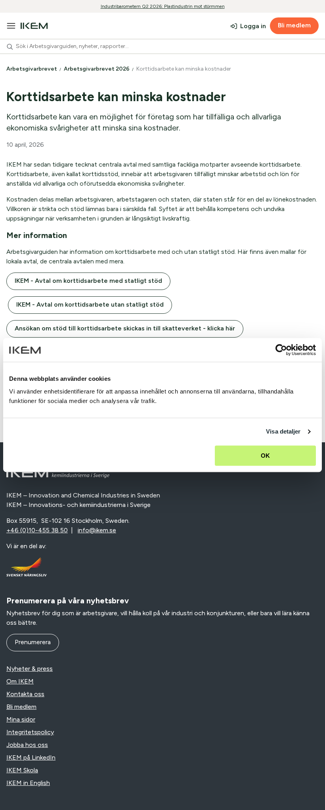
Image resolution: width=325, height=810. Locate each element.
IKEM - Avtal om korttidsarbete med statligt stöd (88, 280)
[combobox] (162, 46)
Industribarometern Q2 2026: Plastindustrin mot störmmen (163, 6)
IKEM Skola (22, 770)
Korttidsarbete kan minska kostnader (184, 68)
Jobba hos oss (27, 745)
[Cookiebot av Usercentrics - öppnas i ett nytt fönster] (281, 350)
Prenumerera (33, 642)
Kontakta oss (25, 694)
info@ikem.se (97, 530)
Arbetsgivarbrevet (32, 68)
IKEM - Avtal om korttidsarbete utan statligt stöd (90, 304)
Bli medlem (294, 25)
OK (265, 455)
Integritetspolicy (30, 732)
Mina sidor (20, 719)
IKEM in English (28, 783)
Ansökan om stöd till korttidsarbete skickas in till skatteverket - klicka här (125, 328)
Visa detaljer (283, 431)
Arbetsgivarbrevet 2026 (97, 68)
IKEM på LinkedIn (30, 757)
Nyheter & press (29, 668)
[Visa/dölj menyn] (11, 26)
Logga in (253, 26)
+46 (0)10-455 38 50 (37, 530)
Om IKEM (20, 681)
